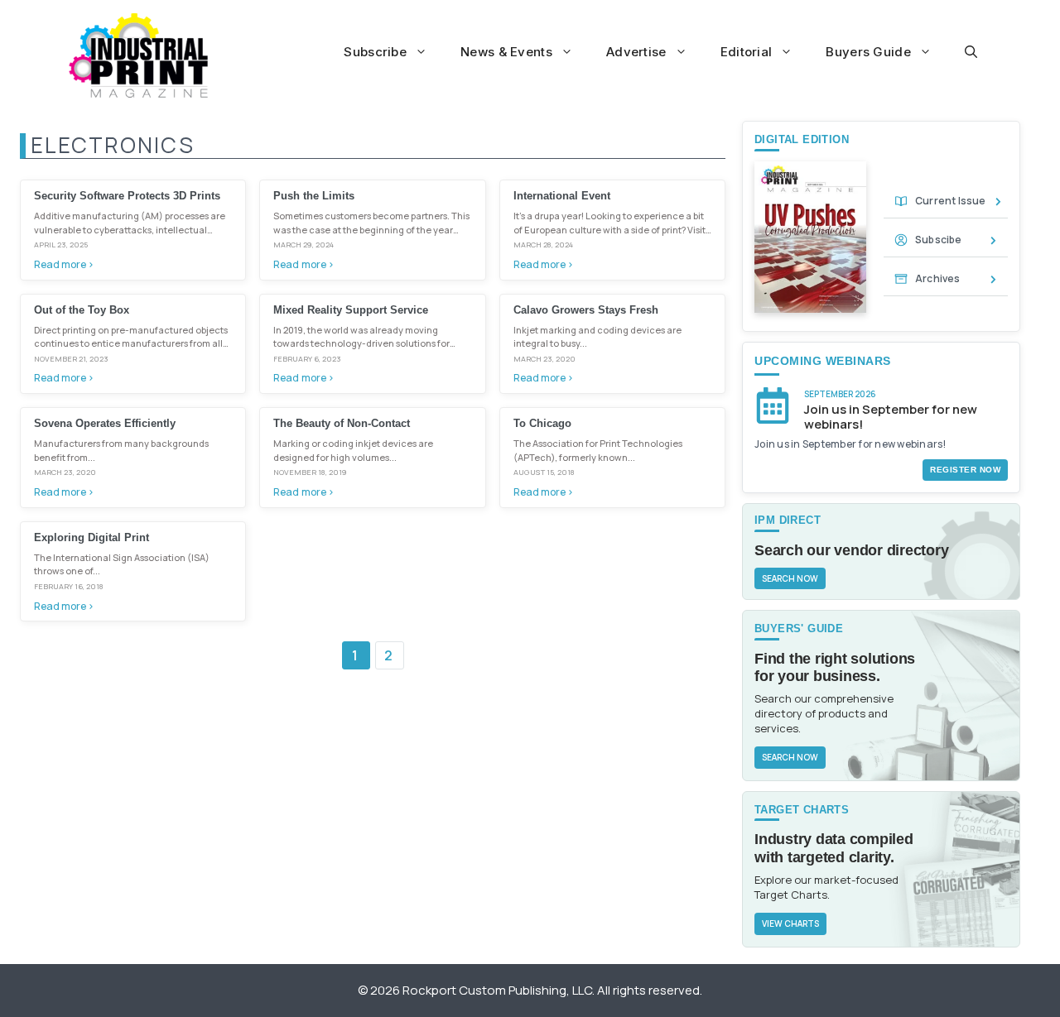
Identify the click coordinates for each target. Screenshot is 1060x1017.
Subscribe (375, 52)
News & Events (506, 52)
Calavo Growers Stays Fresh (585, 310)
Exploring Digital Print (91, 537)
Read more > (64, 264)
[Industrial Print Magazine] (138, 55)
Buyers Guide (868, 52)
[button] (971, 52)
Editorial (746, 52)
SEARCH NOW (790, 578)
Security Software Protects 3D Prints (127, 195)
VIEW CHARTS (790, 923)
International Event (561, 195)
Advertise (636, 52)
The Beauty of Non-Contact (341, 423)
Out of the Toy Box (81, 310)
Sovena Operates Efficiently (105, 423)
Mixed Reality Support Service (350, 310)
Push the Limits (313, 195)
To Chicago (542, 423)
